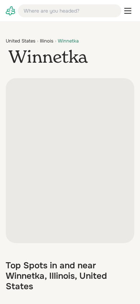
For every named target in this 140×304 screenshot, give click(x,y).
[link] (10, 10)
